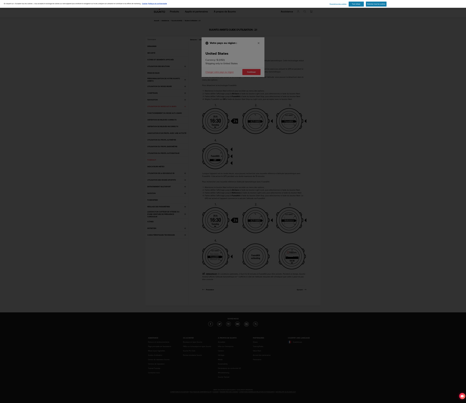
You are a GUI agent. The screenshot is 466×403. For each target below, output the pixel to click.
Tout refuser (356, 4)
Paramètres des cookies (338, 4)
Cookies (144, 3)
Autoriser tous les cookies (376, 4)
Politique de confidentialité (157, 3)
